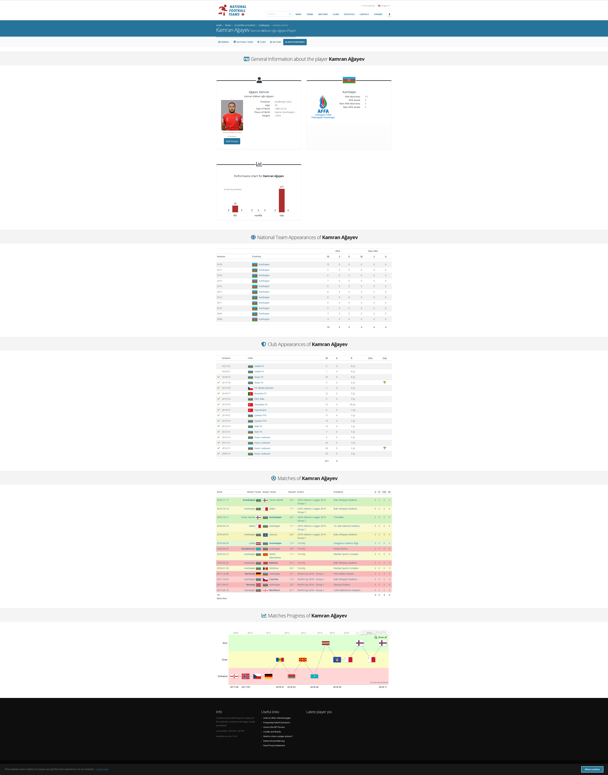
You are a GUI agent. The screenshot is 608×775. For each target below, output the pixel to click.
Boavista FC (260, 393)
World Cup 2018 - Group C (311, 573)
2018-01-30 (223, 568)
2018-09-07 (223, 534)
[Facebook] (389, 14)
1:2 (291, 579)
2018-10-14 (223, 508)
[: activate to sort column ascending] (218, 358)
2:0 (291, 499)
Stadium (338, 491)
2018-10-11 (223, 517)
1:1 (291, 508)
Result (292, 491)
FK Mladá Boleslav (263, 387)
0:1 (291, 562)
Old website (369, 5)
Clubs (263, 42)
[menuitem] (374, 632)
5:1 (291, 573)
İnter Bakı (259, 398)
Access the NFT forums (274, 727)
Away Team (269, 491)
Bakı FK (258, 426)
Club (250, 357)
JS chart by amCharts (233, 189)
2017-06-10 (223, 590)
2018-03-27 (223, 554)
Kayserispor (260, 409)
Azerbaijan (264, 264)
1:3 (291, 543)
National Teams (244, 42)
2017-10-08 (223, 573)
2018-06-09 (223, 543)
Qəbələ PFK (260, 415)
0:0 (291, 534)
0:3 (291, 517)
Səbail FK (259, 366)
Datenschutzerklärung (273, 741)
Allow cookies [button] (592, 769)
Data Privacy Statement (274, 745)
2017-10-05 (223, 579)
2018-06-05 (223, 548)
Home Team (254, 491)
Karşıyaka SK (261, 404)
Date (219, 491)
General (225, 42)
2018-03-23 (223, 562)
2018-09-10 (223, 525)
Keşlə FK (258, 376)
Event (300, 491)
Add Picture (232, 141)
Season (221, 256)
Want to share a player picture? (278, 736)
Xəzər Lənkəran (262, 437)
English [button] (385, 5)
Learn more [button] (102, 769)
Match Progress (296, 42)
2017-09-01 (223, 584)
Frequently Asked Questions (276, 722)
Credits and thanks (272, 731)
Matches (276, 42)
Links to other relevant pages (277, 718)
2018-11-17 (223, 499)
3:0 (291, 548)
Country (256, 256)
